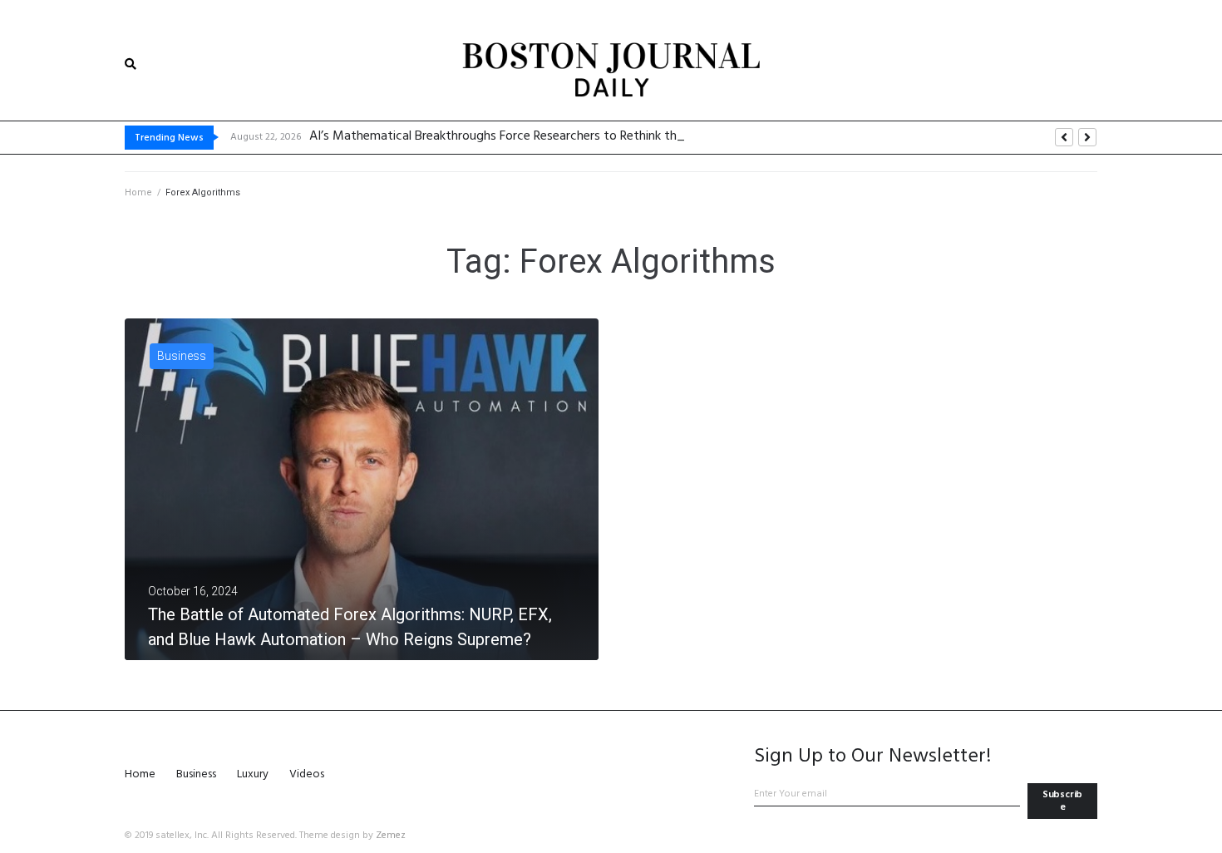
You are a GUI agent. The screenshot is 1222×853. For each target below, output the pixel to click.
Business (181, 355)
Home (138, 192)
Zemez (391, 835)
